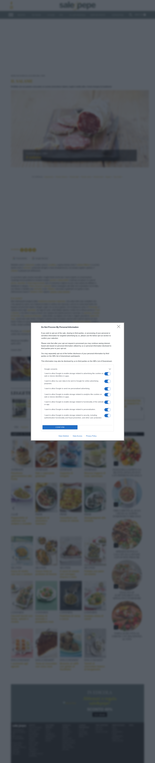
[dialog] (77, 382)
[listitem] (77, 369)
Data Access (77, 436)
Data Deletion (64, 436)
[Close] (119, 327)
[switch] (107, 373)
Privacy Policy (91, 436)
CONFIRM (60, 427)
